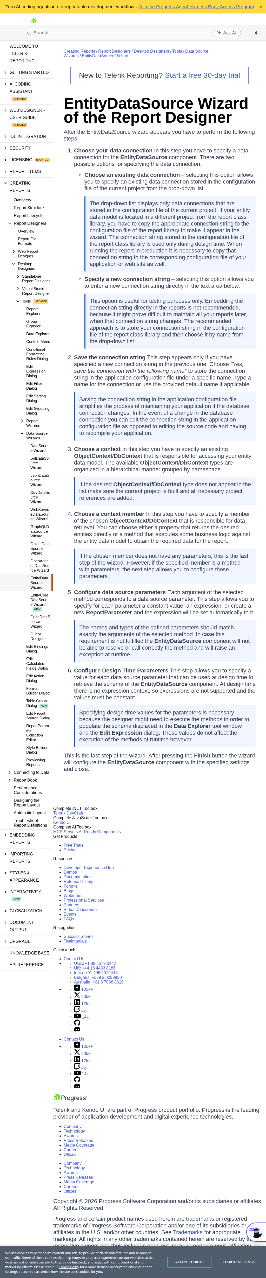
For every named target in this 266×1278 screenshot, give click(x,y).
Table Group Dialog (36, 703)
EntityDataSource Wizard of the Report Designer (156, 110)
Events (70, 914)
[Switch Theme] (256, 33)
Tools (177, 51)
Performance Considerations (28, 790)
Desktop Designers (151, 51)
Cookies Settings (239, 1262)
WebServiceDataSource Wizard (39, 514)
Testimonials (75, 941)
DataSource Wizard (39, 448)
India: (96, 973)
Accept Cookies (189, 1262)
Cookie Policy (69, 1267)
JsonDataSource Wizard (39, 480)
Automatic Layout (30, 813)
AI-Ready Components (100, 832)
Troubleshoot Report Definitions (30, 822)
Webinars (72, 895)
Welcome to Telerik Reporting (24, 53)
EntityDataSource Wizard (39, 582)
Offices (70, 1154)
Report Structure (29, 208)
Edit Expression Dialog (35, 371)
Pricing (70, 850)
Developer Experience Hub (89, 867)
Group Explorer (33, 323)
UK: (95, 968)
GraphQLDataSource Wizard (39, 531)
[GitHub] (77, 1024)
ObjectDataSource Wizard (40, 548)
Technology (74, 1131)
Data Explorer (38, 334)
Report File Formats (27, 241)
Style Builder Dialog (37, 749)
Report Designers (114, 51)
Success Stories (79, 936)
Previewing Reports (35, 762)
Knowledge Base (29, 953)
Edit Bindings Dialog (37, 648)
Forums (71, 886)
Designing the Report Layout (27, 802)
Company (73, 1126)
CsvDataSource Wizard (40, 497)
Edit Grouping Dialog (37, 410)
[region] (133, 1262)
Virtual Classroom (80, 909)
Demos (70, 872)
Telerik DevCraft (68, 813)
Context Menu (38, 341)
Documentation (78, 877)
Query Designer (38, 636)
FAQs (69, 919)
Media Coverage (79, 1145)
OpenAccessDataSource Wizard (39, 565)
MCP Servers (65, 832)
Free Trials (73, 845)
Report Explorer (33, 311)
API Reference (27, 965)
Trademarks (188, 1232)
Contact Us (74, 959)
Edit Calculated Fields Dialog (37, 663)
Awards (71, 1136)
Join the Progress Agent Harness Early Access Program (196, 6)
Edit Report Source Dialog (38, 715)
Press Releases (78, 1140)
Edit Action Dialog (35, 678)
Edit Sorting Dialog (36, 398)
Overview (22, 200)
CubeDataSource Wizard (40, 621)
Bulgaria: (98, 977)
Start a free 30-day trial (202, 75)
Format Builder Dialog (38, 690)
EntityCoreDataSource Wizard (39, 600)
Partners (71, 905)
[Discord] (77, 1030)
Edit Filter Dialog (34, 385)
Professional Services (84, 900)
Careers (71, 1150)
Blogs (69, 891)
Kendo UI (62, 822)
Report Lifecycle (29, 215)
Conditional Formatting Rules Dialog (37, 354)
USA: (95, 963)
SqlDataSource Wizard (39, 463)
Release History (78, 881)
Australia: (99, 982)
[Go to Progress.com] (70, 1100)
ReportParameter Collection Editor (37, 733)
